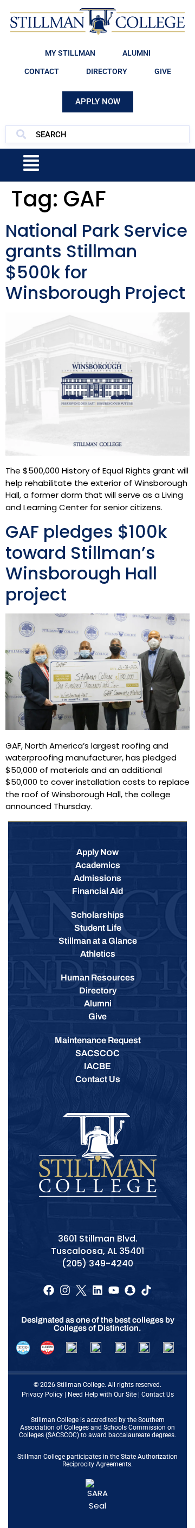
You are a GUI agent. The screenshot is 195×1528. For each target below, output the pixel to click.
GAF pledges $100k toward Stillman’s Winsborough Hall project (86, 562)
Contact (41, 71)
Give (162, 71)
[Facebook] (48, 1290)
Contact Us (157, 1394)
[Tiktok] (146, 1290)
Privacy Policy (42, 1394)
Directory (106, 71)
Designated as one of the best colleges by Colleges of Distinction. (97, 1324)
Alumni (136, 53)
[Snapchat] (130, 1290)
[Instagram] (65, 1290)
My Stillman (70, 53)
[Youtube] (113, 1290)
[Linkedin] (97, 1290)
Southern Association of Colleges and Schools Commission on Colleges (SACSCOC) (97, 1427)
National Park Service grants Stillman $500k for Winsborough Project (96, 261)
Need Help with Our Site (102, 1394)
